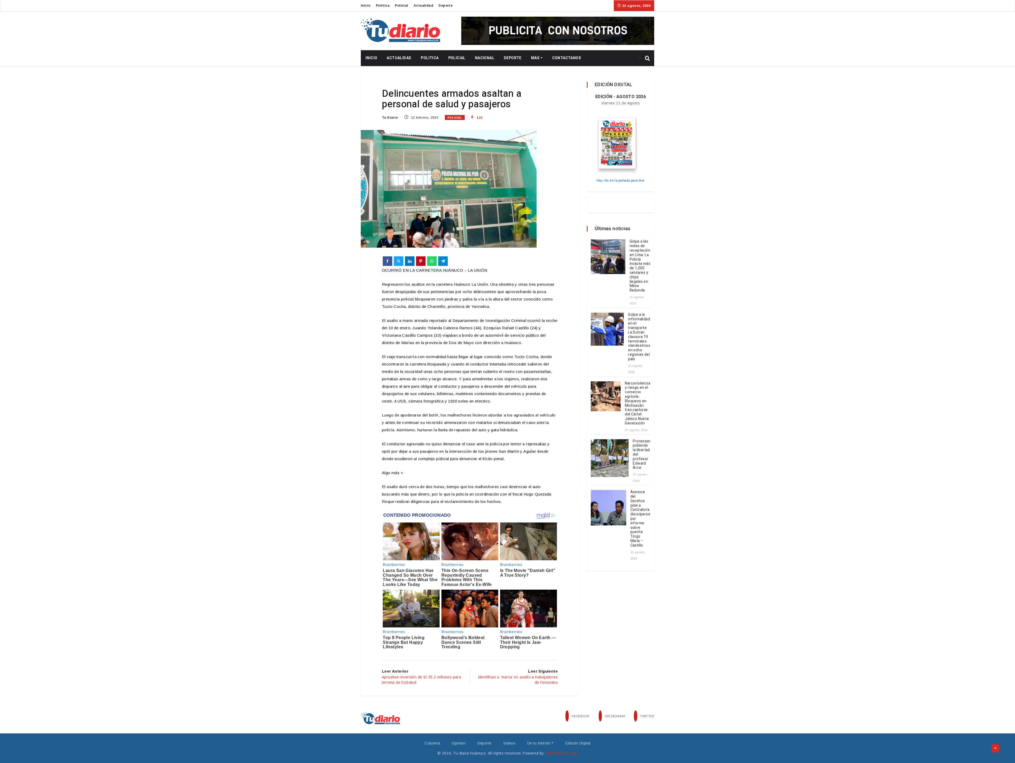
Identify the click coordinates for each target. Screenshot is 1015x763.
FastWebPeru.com (561, 753)
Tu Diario (390, 117)
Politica (383, 5)
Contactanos (566, 58)
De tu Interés (539, 743)
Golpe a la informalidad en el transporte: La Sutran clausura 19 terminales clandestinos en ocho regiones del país (639, 337)
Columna (432, 743)
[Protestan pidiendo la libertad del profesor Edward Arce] (610, 458)
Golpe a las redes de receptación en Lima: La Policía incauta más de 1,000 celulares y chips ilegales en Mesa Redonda (640, 266)
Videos (509, 743)
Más (535, 58)
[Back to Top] (995, 748)
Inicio (365, 5)
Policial (401, 5)
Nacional (484, 58)
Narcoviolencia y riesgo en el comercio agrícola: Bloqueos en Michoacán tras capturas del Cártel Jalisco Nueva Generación (637, 403)
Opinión (458, 743)
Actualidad (423, 5)
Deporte (446, 5)
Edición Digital (577, 743)
